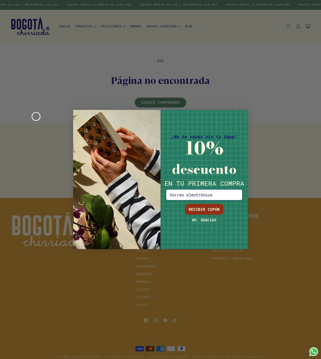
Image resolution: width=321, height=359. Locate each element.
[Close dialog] (36, 116)
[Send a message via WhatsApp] (314, 352)
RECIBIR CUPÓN (204, 209)
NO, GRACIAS (204, 220)
